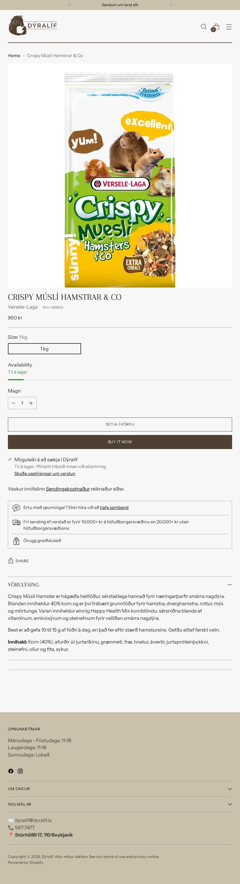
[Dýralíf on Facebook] (11, 772)
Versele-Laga (23, 307)
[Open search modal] (204, 26)
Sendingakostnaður (68, 489)
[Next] (170, 5)
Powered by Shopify (25, 862)
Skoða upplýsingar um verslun (44, 473)
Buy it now (120, 442)
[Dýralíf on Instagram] (20, 772)
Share (22, 561)
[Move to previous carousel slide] (214, 692)
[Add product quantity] (31, 403)
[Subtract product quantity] (13, 403)
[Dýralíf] (33, 26)
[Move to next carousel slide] (227, 692)
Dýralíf (47, 856)
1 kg (44, 349)
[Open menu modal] (229, 26)
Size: (17, 337)
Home (14, 55)
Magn (14, 391)
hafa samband (114, 507)
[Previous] (69, 5)
